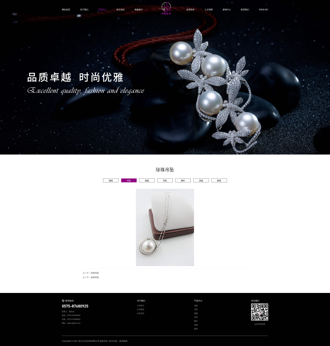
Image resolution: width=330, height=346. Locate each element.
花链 (201, 180)
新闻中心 (227, 9)
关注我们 (255, 300)
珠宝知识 (120, 9)
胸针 (183, 180)
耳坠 (165, 180)
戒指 (147, 180)
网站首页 (66, 9)
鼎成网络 (123, 340)
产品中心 (102, 9)
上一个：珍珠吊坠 (90, 272)
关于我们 (84, 9)
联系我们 (245, 9)
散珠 (219, 180)
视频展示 (139, 9)
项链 (111, 180)
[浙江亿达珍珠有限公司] (165, 8)
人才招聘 (208, 9)
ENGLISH (263, 9)
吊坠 (129, 180)
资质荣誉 (190, 9)
